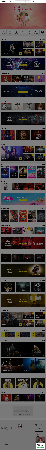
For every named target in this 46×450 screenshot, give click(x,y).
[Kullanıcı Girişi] (44, 1)
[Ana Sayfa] (3, 1)
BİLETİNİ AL (40, 447)
